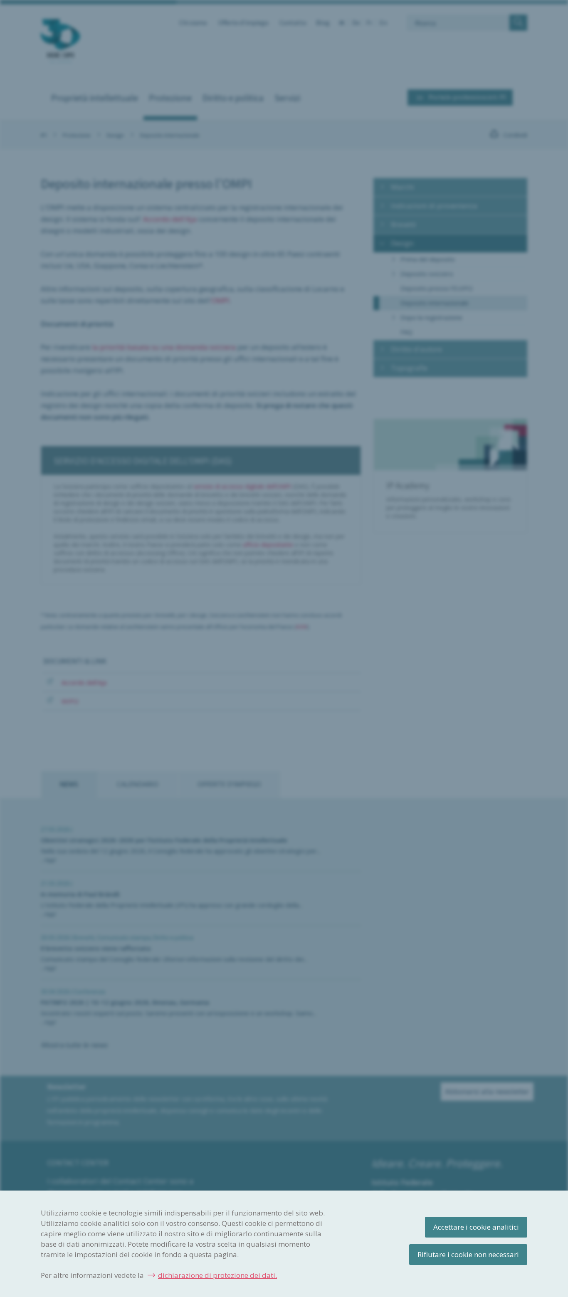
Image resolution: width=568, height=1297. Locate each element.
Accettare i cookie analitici (476, 1227)
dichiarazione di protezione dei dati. (217, 1275)
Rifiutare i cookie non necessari (468, 1254)
